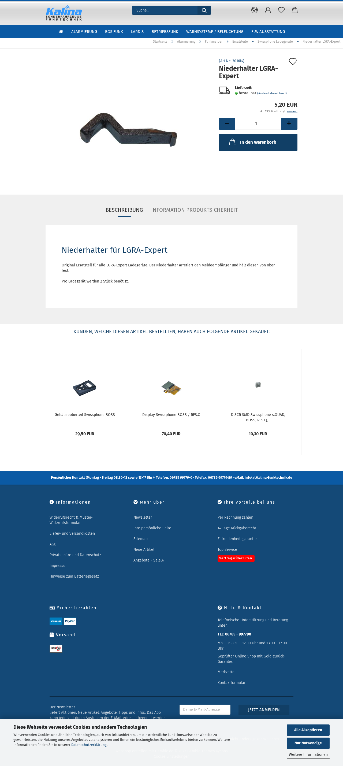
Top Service (227, 549)
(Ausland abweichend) (272, 93)
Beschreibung (124, 210)
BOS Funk (114, 31)
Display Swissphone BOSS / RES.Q (171, 414)
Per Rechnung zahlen (235, 517)
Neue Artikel (143, 549)
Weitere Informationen (308, 754)
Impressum (59, 565)
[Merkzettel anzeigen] (281, 10)
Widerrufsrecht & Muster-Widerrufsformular (71, 520)
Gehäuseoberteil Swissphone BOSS (85, 414)
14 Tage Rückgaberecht (237, 528)
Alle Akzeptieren (308, 730)
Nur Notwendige (308, 743)
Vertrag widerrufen (235, 558)
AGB (53, 544)
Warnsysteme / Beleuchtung (214, 31)
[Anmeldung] (268, 10)
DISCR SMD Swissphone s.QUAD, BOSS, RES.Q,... (258, 417)
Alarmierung (84, 31)
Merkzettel (227, 672)
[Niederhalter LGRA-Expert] (128, 119)
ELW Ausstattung (268, 31)
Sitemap (140, 539)
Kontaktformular (231, 683)
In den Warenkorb (258, 142)
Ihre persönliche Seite (152, 528)
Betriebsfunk (165, 31)
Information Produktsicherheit (194, 210)
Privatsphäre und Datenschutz (75, 555)
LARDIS (137, 31)
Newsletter (142, 517)
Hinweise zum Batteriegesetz (74, 576)
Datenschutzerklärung (89, 745)
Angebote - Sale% (148, 560)
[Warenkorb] (294, 10)
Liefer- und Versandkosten (72, 533)
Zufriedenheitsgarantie (237, 539)
